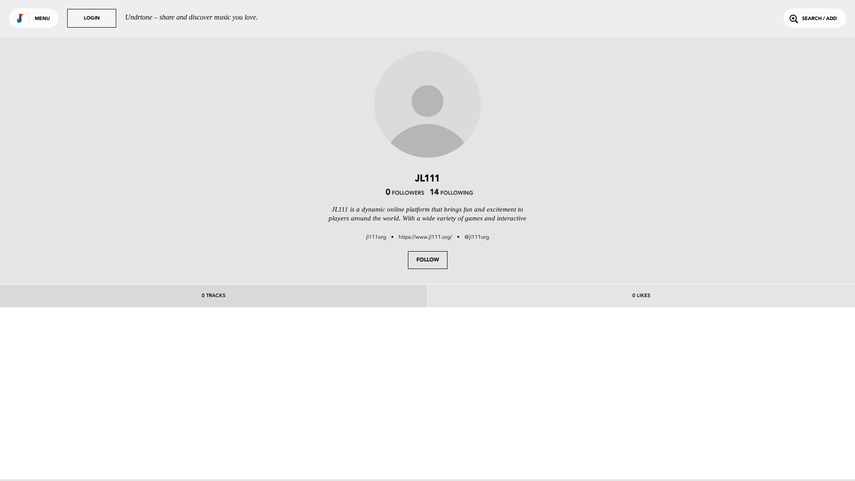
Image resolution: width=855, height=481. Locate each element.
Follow (427, 260)
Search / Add (819, 18)
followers (405, 193)
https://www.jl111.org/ (425, 237)
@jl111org (476, 237)
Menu (42, 18)
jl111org (376, 237)
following (451, 193)
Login (92, 18)
